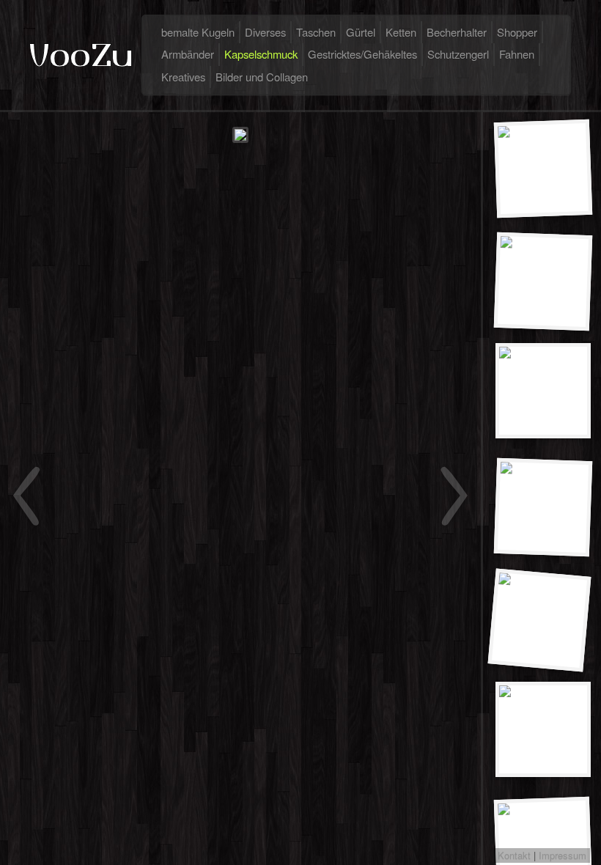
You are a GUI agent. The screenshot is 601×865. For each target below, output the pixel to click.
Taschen (316, 32)
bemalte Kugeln (198, 32)
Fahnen (516, 54)
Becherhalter (457, 32)
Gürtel (360, 32)
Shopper (517, 32)
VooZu (81, 55)
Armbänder (187, 54)
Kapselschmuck (261, 54)
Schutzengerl (458, 54)
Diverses (265, 32)
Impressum (562, 855)
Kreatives (183, 76)
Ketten (401, 32)
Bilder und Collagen (261, 76)
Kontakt (514, 855)
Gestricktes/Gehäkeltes (362, 54)
